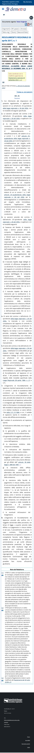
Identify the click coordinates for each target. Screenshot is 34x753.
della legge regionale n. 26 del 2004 (15, 108)
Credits (28, 747)
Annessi (23, 29)
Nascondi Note (22, 32)
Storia (13, 32)
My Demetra (27, 2)
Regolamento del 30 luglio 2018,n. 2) (17, 681)
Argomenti (6, 29)
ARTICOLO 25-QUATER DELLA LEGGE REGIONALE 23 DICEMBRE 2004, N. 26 (17, 67)
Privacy (28, 737)
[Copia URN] (31, 24)
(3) (3, 82)
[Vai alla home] (4, 14)
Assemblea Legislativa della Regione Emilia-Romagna (10, 3)
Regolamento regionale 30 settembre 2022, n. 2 (17, 79)
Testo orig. (5, 32)
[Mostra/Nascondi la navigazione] (3, 9)
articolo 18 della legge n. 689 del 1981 (17, 463)
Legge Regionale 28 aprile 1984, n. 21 (16, 380)
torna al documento (24, 92)
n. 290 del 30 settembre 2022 (16, 87)
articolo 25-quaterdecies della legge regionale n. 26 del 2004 (17, 138)
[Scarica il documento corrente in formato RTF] (26, 25)
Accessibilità (27, 740)
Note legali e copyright (26, 744)
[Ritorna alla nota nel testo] (1, 575)
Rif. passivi (15, 29)
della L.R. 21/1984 (13, 412)
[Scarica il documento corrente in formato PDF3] (28, 25)
